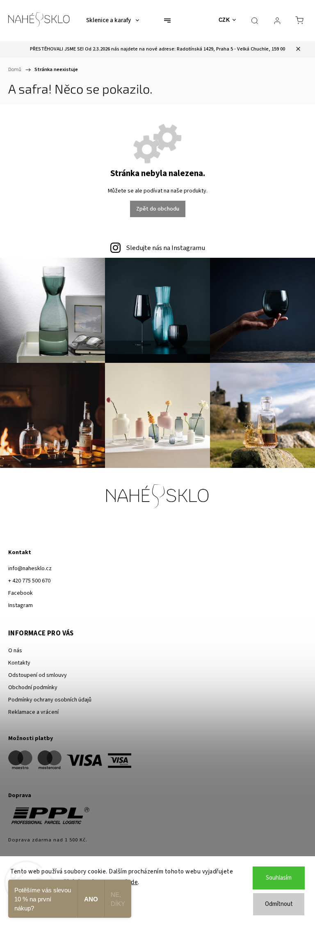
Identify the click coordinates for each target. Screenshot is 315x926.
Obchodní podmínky (32, 687)
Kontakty (19, 663)
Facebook (20, 593)
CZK (224, 20)
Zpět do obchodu (157, 209)
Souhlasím (279, 877)
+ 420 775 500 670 (29, 581)
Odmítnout (279, 904)
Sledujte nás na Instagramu (165, 248)
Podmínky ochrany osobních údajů (49, 700)
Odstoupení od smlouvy (37, 675)
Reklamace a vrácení (33, 712)
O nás (15, 650)
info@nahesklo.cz (30, 568)
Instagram (20, 605)
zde (133, 882)
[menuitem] (112, 20)
